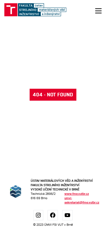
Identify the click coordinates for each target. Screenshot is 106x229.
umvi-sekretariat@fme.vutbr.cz (80, 200)
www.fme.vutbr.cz (76, 194)
